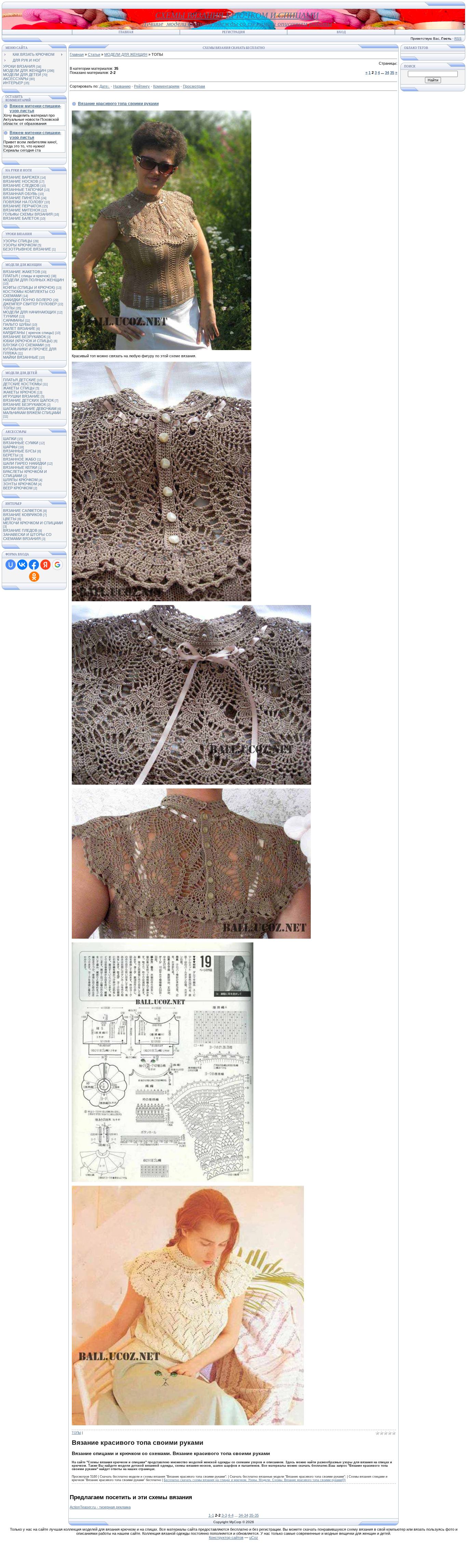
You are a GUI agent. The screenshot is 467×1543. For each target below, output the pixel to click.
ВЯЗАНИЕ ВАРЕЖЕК (21, 177)
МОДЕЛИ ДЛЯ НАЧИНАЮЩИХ (29, 312)
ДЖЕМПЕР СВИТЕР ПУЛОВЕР (30, 304)
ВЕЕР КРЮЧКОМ (17, 488)
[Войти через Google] (57, 564)
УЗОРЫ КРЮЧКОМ (20, 245)
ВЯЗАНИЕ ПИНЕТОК (21, 198)
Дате (103, 86)
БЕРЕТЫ (10, 455)
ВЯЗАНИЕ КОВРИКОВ (22, 515)
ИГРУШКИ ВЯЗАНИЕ (21, 396)
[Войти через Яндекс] (45, 565)
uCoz (253, 1537)
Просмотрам (194, 86)
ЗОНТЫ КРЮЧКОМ (20, 484)
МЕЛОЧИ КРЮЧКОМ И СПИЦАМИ (33, 523)
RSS (458, 38)
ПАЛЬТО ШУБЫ (17, 324)
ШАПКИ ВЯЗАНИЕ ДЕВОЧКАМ (29, 409)
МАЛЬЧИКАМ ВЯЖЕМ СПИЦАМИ (32, 413)
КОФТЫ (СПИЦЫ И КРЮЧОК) (29, 287)
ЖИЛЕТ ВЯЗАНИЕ (19, 328)
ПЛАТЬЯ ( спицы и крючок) (26, 276)
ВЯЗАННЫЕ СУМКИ (20, 443)
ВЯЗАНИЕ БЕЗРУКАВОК (24, 337)
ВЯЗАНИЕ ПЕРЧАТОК (22, 206)
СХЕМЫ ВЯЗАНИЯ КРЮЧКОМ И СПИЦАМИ (237, 15)
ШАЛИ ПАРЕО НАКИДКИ (24, 463)
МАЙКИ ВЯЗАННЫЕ (20, 357)
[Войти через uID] (10, 565)
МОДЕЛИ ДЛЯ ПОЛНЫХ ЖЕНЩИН (33, 280)
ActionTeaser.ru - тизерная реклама (100, 1507)
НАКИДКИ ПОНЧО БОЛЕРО (27, 300)
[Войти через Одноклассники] (34, 576)
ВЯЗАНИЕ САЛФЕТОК (22, 511)
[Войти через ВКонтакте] (22, 565)
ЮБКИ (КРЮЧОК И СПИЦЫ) (28, 341)
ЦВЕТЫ (9, 519)
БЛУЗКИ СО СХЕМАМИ (23, 345)
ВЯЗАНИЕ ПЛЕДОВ (20, 530)
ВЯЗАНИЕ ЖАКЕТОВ (21, 272)
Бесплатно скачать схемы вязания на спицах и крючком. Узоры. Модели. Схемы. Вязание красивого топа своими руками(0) (255, 1480)
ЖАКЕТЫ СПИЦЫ (19, 388)
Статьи (94, 54)
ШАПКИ (9, 439)
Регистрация (233, 32)
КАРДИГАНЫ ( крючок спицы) (28, 333)
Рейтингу (142, 86)
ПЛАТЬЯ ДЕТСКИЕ (19, 380)
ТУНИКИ (10, 316)
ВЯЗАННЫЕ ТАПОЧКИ (23, 190)
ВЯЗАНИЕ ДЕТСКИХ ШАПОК (28, 400)
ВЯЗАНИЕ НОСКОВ (20, 181)
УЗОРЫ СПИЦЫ (17, 241)
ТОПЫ (9, 308)
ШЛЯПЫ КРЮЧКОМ (20, 480)
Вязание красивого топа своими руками (118, 103)
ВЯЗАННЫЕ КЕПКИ (20, 467)
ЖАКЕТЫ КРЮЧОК (19, 392)
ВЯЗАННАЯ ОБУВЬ (20, 194)
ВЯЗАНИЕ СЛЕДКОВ (21, 185)
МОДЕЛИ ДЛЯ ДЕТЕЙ (22, 75)
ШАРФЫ (10, 447)
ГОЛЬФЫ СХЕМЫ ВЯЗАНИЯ (28, 214)
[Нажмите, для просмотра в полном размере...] (162, 1181)
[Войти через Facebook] (34, 565)
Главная (126, 32)
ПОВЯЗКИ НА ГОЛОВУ (23, 202)
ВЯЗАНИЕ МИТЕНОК (21, 210)
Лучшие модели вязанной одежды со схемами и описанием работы (237, 23)
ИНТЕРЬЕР (13, 83)
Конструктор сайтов (226, 1537)
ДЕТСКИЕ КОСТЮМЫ (22, 384)
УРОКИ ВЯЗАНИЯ (19, 66)
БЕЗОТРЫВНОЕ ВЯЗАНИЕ (27, 249)
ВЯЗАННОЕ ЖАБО (19, 459)
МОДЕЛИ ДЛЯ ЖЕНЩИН (24, 70)
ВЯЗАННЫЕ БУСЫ (19, 451)
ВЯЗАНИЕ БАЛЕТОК (21, 218)
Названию (122, 86)
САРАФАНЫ (13, 320)
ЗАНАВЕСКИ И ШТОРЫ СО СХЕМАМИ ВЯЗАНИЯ (27, 536)
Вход (341, 32)
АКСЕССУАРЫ (15, 79)
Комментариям (166, 86)
